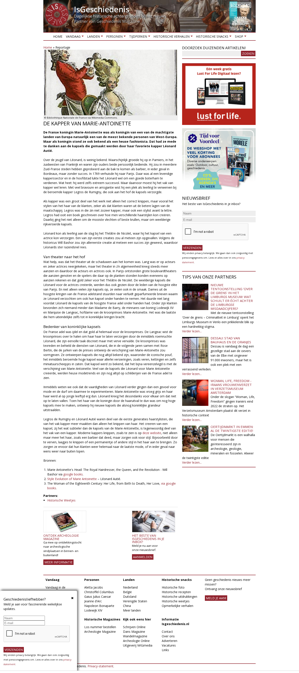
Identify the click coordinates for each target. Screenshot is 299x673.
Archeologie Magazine (100, 631)
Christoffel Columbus (99, 592)
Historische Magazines (102, 619)
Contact (167, 631)
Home (57, 36)
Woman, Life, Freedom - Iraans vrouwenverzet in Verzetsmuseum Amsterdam (231, 387)
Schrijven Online (134, 627)
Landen (92, 37)
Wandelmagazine (135, 636)
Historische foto (173, 587)
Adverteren (169, 641)
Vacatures (169, 645)
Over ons (168, 636)
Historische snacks (211, 37)
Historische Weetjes (61, 500)
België (127, 592)
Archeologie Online (136, 641)
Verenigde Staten (135, 601)
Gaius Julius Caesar (97, 596)
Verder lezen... (192, 331)
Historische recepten (176, 592)
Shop (238, 37)
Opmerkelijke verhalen (177, 606)
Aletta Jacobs (93, 587)
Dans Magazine (134, 631)
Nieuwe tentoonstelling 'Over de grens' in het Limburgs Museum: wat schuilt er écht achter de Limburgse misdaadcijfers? (232, 297)
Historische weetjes (176, 601)
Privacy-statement (100, 666)
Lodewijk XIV (93, 610)
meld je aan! (216, 598)
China (127, 606)
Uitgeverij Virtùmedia (137, 645)
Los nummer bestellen (100, 627)
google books (73, 474)
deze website (151, 433)
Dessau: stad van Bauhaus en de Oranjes (231, 340)
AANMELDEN (142, 557)
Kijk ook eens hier (137, 619)
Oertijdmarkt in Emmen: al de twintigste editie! (232, 428)
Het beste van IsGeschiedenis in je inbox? (148, 538)
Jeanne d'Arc (93, 601)
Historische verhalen (171, 37)
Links (165, 650)
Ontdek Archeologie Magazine (61, 537)
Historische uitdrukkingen (179, 596)
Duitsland (129, 596)
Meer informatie (58, 562)
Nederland (130, 587)
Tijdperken (137, 37)
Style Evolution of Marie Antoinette (72, 479)
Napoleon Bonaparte (99, 606)
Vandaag (72, 37)
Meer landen (132, 610)
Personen (113, 37)
